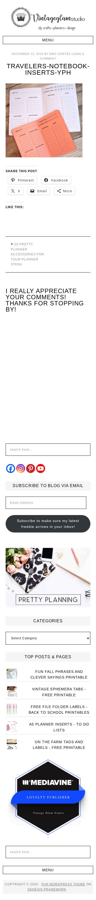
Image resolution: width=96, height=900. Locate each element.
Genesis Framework (46, 889)
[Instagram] (20, 468)
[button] (48, 40)
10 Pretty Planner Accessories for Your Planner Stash (27, 254)
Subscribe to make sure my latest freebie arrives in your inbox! (48, 524)
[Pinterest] (30, 468)
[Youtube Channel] (40, 468)
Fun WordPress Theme (63, 884)
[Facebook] (10, 468)
